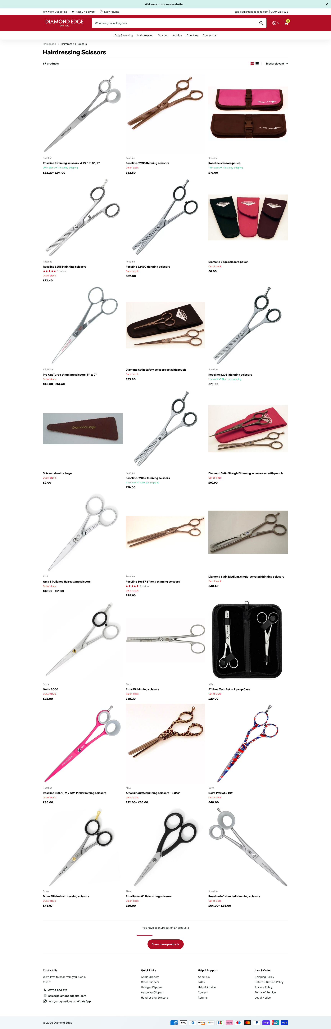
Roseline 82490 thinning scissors (148, 266)
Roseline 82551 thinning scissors (64, 266)
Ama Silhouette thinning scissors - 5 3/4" (153, 792)
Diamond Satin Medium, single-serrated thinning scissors (246, 576)
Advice (177, 35)
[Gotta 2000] (83, 640)
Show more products (165, 944)
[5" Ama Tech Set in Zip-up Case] (248, 640)
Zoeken (261, 23)
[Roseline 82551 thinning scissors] (83, 217)
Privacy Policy (263, 987)
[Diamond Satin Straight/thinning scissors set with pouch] (248, 429)
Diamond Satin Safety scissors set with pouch (156, 369)
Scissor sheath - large (57, 473)
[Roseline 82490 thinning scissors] (165, 217)
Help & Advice (207, 987)
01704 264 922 (58, 990)
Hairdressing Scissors (154, 997)
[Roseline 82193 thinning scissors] (165, 114)
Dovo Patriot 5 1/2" (220, 792)
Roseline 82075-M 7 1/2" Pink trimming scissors (74, 792)
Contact (203, 992)
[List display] (257, 63)
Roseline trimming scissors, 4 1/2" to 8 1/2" (71, 163)
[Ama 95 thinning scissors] (165, 640)
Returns (202, 997)
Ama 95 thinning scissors (142, 689)
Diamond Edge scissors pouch (228, 261)
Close (327, 4)
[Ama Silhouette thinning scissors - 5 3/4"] (165, 743)
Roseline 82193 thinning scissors (147, 163)
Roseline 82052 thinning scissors (148, 478)
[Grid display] (252, 63)
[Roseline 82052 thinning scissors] (165, 429)
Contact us (209, 35)
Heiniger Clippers (151, 987)
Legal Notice (263, 997)
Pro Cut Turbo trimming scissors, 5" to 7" (70, 374)
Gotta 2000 (50, 689)
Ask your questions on (69, 1001)
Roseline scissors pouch (224, 163)
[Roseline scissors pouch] (248, 114)
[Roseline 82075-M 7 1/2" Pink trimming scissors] (83, 743)
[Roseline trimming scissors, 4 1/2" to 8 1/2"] (83, 114)
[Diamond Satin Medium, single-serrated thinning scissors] (248, 532)
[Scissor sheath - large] (83, 429)
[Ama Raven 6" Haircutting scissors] (165, 847)
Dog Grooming (124, 35)
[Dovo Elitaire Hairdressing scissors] (83, 847)
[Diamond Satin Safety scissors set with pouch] (165, 325)
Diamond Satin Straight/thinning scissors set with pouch (245, 473)
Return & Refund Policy (269, 982)
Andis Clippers (150, 976)
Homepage (49, 43)
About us (192, 35)
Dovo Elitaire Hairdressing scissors (66, 896)
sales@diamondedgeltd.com (67, 995)
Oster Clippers (150, 982)
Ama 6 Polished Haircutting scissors (67, 581)
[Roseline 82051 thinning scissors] (248, 325)
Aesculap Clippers (152, 992)
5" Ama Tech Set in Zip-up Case (229, 689)
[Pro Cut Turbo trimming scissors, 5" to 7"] (83, 325)
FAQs (201, 982)
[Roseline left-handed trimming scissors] (248, 847)
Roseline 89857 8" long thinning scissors (153, 581)
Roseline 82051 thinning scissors (230, 374)
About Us (204, 976)
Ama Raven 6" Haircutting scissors (149, 896)
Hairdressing (145, 35)
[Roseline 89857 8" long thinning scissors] (165, 532)
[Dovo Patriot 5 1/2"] (248, 743)
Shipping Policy (264, 976)
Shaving (163, 35)
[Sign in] (275, 23)
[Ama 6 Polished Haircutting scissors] (83, 532)
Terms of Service (265, 992)
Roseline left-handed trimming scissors (234, 896)
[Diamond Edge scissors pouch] (248, 217)
